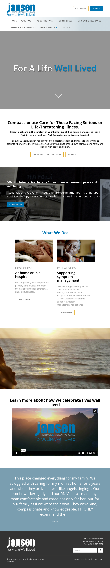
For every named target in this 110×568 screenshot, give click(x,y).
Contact (65, 27)
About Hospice (45, 20)
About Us (26, 20)
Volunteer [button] (80, 8)
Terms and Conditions (81, 559)
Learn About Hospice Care (47, 154)
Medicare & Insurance (89, 20)
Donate (72, 154)
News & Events (47, 27)
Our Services (65, 20)
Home (14, 20)
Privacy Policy (98, 559)
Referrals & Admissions (23, 27)
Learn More (15, 204)
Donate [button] (96, 8)
